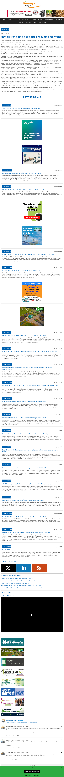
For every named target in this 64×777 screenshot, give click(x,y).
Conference (59, 19)
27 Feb (27, 726)
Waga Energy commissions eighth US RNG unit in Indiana (21, 108)
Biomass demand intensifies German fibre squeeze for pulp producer (24, 401)
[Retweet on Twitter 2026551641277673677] (9, 760)
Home (3, 19)
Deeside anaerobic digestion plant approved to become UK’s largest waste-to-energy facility (30, 451)
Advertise (28, 22)
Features (17, 19)
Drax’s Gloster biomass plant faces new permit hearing (17, 578)
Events (34, 19)
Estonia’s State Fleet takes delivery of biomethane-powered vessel (24, 418)
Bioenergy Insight (11, 726)
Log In (34, 22)
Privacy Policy (36, 775)
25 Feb (27, 752)
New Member (43, 22)
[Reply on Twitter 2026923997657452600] (6, 747)
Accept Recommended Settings (32, 771)
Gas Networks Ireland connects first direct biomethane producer (23, 500)
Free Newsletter (48, 19)
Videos (40, 19)
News (9, 19)
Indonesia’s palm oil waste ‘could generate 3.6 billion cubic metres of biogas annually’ (30, 351)
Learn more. (44, 767)
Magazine (25, 19)
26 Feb (27, 740)
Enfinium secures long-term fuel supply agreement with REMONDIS (24, 468)
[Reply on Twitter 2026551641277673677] (6, 760)
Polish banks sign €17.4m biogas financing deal (15, 583)
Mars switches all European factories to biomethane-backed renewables (22, 588)
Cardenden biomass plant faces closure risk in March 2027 (21, 270)
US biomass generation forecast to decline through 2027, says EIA (24, 516)
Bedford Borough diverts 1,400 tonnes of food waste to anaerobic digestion (27, 434)
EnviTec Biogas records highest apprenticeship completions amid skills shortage (28, 254)
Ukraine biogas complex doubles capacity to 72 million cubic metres (24, 335)
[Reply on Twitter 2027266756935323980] (6, 735)
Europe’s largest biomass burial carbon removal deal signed (21, 173)
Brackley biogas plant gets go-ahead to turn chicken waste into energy (21, 585)
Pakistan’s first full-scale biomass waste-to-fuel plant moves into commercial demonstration (27, 368)
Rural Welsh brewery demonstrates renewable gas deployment (23, 550)
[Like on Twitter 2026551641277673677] (13, 760)
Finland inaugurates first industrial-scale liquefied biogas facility (23, 189)
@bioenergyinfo (20, 726)
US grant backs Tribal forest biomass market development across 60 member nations (30, 385)
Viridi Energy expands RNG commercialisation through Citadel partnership (26, 484)
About (19, 22)
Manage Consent (28, 775)
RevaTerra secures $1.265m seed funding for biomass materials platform (26, 532)
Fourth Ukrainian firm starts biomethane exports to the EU (18, 581)
